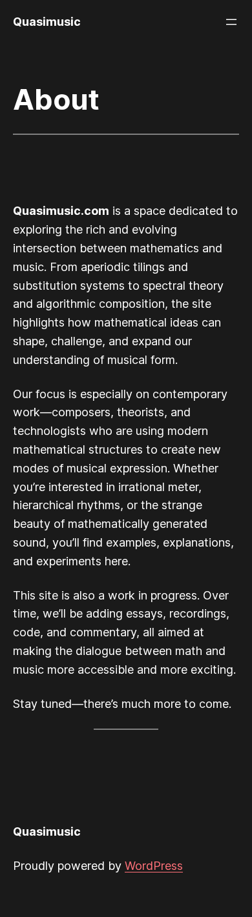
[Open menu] (231, 22)
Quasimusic (47, 21)
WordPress (154, 865)
